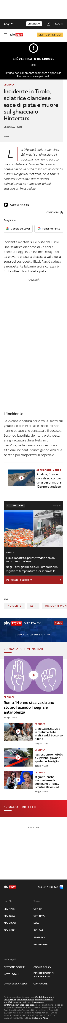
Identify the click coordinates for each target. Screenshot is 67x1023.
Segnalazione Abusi (39, 1018)
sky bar (38, 930)
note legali (11, 974)
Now (36, 923)
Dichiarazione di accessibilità (44, 975)
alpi (33, 605)
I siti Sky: (8, 901)
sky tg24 (9, 916)
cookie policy (42, 967)
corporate (40, 983)
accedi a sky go (48, 887)
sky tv (38, 909)
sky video (10, 923)
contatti (30, 1005)
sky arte (9, 930)
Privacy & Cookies (25, 999)
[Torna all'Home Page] (16, 35)
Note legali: (10, 959)
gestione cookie (14, 967)
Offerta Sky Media (15, 983)
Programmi (41, 944)
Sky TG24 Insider (50, 34)
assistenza (18, 1005)
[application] (16, 205)
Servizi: (37, 901)
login (59, 23)
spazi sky (39, 937)
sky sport (10, 909)
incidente (14, 605)
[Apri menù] (5, 35)
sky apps (39, 916)
